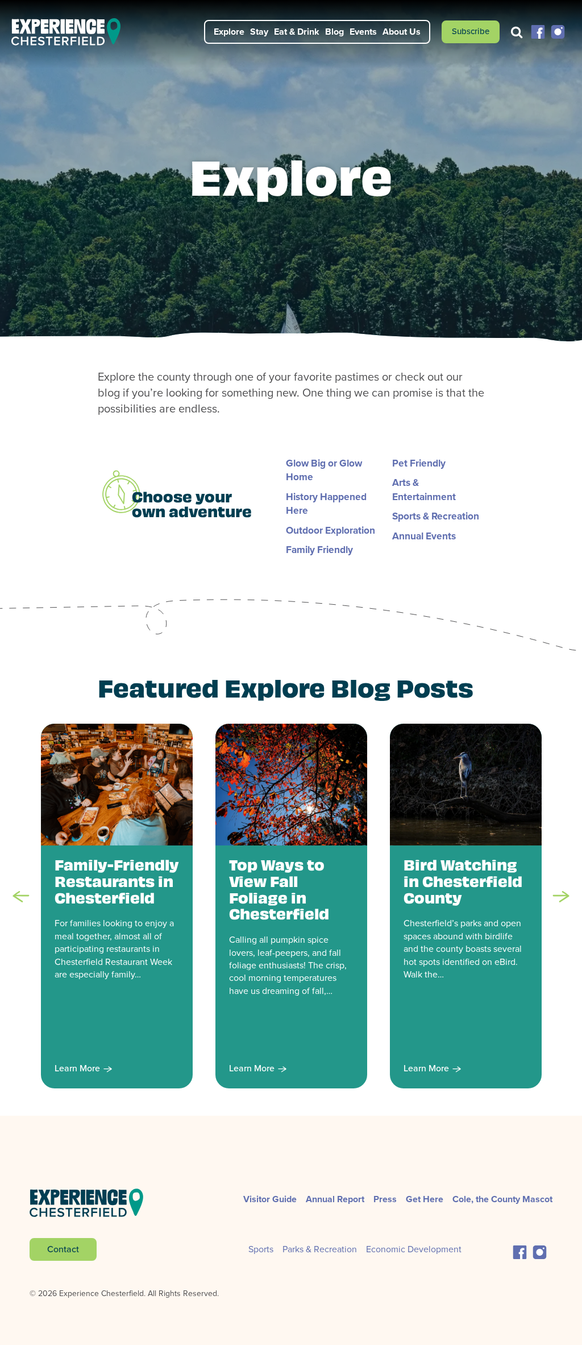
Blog (334, 31)
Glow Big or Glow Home (324, 470)
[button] (538, 31)
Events (363, 31)
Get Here (424, 1199)
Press (385, 1199)
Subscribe (470, 31)
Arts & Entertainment (424, 489)
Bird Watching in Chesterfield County (463, 883)
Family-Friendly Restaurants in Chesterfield (117, 883)
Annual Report (335, 1199)
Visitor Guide (270, 1199)
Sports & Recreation (435, 516)
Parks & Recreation (319, 1249)
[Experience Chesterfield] (72, 32)
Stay (259, 31)
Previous (21, 896)
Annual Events (424, 536)
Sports (260, 1249)
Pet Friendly (419, 463)
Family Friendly (319, 549)
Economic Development (414, 1249)
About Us (402, 31)
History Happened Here (326, 503)
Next (560, 896)
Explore (229, 31)
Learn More (77, 1069)
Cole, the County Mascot (502, 1199)
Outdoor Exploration (330, 530)
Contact (63, 1249)
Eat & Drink (296, 31)
